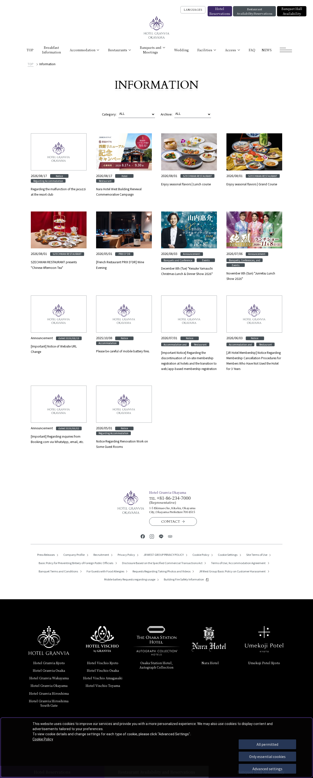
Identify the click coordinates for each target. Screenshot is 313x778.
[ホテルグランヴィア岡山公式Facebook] (142, 536)
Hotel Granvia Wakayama (49, 678)
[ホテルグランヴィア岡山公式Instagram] (151, 536)
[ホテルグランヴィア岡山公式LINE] (161, 536)
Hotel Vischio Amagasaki (103, 678)
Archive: (166, 114)
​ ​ (49, 703)
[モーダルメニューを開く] (286, 49)
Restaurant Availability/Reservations (254, 11)
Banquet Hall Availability (291, 11)
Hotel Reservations (219, 11)
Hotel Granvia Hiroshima (49, 693)
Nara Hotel (210, 663)
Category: (109, 114)
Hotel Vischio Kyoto (102, 663)
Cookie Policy (43, 739)
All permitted (267, 744)
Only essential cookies (267, 756)
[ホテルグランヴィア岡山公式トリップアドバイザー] (170, 536)
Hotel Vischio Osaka (103, 670)
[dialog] (156, 747)
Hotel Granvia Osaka (49, 670)
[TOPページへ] (156, 27)
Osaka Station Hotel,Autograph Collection (156, 665)
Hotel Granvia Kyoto (49, 663)
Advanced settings (267, 768)
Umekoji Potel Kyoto (264, 663)
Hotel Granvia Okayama (49, 685)
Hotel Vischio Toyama (103, 685)
